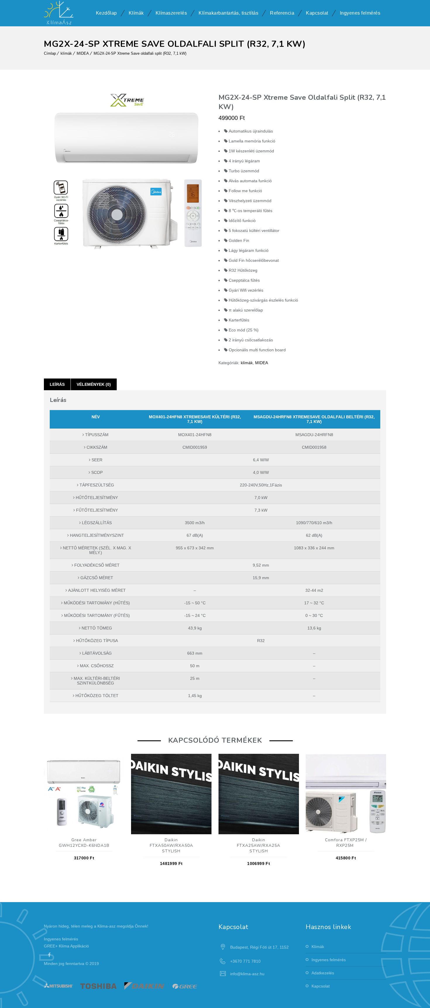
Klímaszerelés (171, 13)
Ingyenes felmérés (360, 13)
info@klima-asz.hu (247, 973)
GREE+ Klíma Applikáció (66, 946)
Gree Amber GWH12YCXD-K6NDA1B (84, 842)
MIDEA (83, 53)
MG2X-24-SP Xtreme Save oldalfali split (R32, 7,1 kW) (140, 53)
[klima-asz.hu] (58, 13)
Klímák (136, 13)
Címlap (50, 53)
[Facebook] (49, 954)
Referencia (282, 13)
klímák (66, 53)
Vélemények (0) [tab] (94, 384)
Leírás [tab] (57, 384)
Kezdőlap (106, 13)
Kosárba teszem (84, 792)
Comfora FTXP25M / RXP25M (346, 842)
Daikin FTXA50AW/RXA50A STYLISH (171, 845)
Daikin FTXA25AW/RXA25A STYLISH (258, 845)
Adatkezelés (323, 973)
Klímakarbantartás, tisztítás (228, 13)
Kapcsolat (317, 13)
